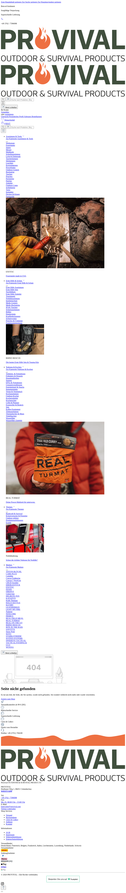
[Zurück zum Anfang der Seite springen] (3, 888)
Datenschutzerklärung (14, 839)
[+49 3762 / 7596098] (2, 19)
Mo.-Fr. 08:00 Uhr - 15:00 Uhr (13, 802)
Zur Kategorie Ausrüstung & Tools (19, 139)
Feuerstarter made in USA (16, 276)
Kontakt (9, 824)
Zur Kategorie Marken (14, 567)
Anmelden (5, 112)
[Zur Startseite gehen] (63, 61)
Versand (9, 815)
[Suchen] (3, 99)
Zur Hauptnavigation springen (49, 2)
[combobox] (22, 100)
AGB (8, 832)
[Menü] (3, 131)
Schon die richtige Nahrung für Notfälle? (22, 560)
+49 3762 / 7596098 (9, 798)
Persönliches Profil (16, 117)
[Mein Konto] (3, 103)
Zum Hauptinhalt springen (11, 2)
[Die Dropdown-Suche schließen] (8, 99)
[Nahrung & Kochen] (55, 494)
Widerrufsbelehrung (13, 837)
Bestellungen (37, 117)
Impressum (10, 835)
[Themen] (25, 552)
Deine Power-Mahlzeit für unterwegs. (20, 502)
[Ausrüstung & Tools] (55, 267)
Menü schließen (11, 107)
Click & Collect (12, 820)
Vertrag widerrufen (8, 809)
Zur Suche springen (30, 2)
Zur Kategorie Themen (15, 509)
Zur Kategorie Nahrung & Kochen (19, 369)
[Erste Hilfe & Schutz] (25, 354)
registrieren (9, 114)
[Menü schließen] (7, 141)
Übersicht (5, 117)
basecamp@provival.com (11, 807)
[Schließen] (2, 891)
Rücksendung (11, 817)
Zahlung (9, 822)
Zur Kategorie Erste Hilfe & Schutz (19, 283)
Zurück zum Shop (8, 699)
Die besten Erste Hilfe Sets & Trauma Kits (22, 362)
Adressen (28, 117)
